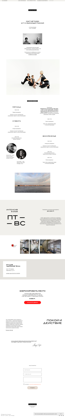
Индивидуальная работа (42, 0)
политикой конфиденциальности (35, 384)
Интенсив (51, 0)
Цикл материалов (22, 0)
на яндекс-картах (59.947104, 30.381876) (13, 273)
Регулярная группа (31, 0)
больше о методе (9, 330)
